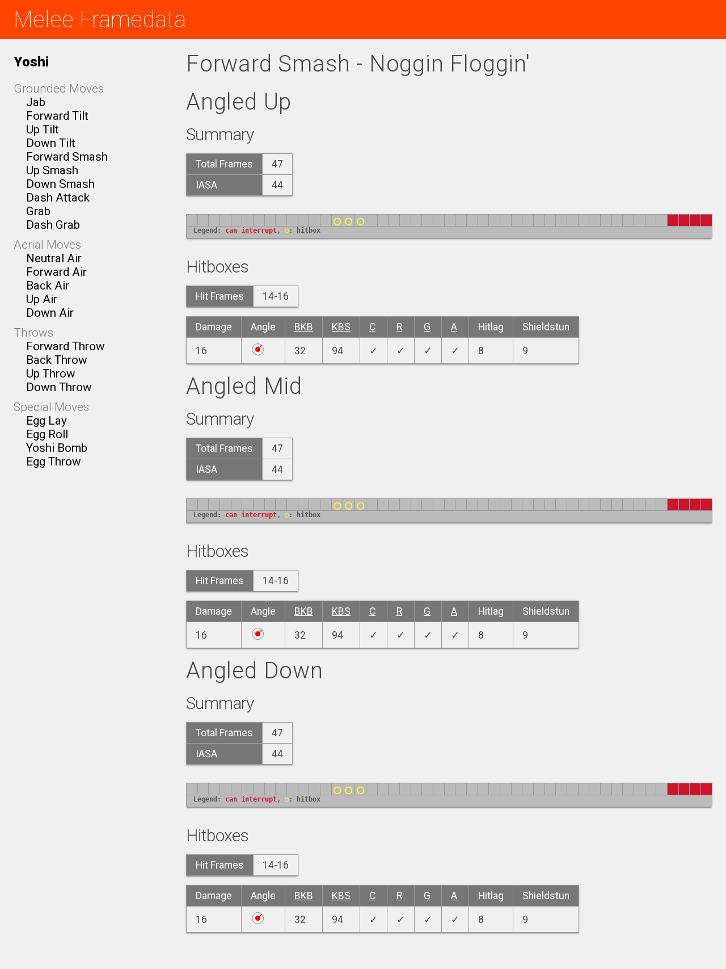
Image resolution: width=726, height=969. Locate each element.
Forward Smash (67, 156)
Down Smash (60, 184)
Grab (38, 211)
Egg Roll (47, 434)
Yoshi (31, 61)
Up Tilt (42, 129)
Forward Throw (65, 346)
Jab (35, 102)
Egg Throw (53, 461)
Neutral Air (54, 258)
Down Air (50, 313)
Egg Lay (46, 420)
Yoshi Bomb (56, 448)
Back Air (47, 285)
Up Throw (50, 373)
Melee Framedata (100, 19)
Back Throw (56, 360)
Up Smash (52, 170)
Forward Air (56, 272)
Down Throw (59, 387)
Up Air (41, 299)
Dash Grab (53, 225)
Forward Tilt (57, 116)
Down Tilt (50, 143)
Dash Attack (58, 197)
